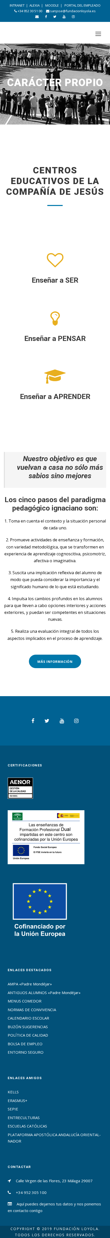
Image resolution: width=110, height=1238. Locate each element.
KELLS (13, 1091)
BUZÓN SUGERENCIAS (28, 1026)
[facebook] (46, 16)
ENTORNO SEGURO (25, 1052)
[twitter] (54, 16)
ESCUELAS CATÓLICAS (27, 1126)
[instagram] (73, 16)
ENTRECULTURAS (24, 1117)
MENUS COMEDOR (24, 1000)
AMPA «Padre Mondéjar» (30, 983)
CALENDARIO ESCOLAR (28, 1018)
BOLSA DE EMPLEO (25, 1043)
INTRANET (17, 5)
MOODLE (52, 5)
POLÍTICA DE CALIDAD (28, 1035)
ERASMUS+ (17, 1100)
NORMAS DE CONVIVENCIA (32, 1009)
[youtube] (64, 16)
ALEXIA (34, 5)
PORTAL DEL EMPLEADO (82, 5)
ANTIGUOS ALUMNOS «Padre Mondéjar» (44, 992)
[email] (37, 16)
